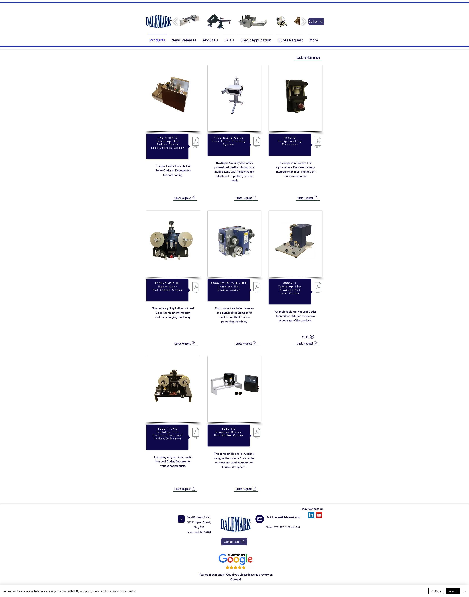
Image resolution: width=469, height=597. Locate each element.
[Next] (181, 519)
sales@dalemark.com (287, 517)
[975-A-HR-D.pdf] (195, 142)
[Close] (464, 591)
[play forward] (304, 21)
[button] (190, 21)
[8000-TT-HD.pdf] (195, 433)
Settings (436, 591)
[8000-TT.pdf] (318, 288)
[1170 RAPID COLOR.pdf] (256, 142)
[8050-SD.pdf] (256, 433)
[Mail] (259, 519)
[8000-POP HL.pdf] (195, 288)
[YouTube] (319, 515)
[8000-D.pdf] (318, 142)
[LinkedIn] (311, 515)
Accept (453, 591)
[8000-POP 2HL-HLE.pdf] (256, 288)
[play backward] (175, 21)
